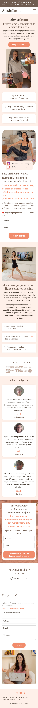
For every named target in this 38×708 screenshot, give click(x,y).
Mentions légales (9, 700)
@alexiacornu (19, 578)
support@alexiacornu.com (13, 608)
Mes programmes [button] (19, 44)
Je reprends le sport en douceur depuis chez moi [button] (19, 554)
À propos (13, 697)
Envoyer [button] (19, 645)
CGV (18, 700)
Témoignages (23, 697)
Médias (5, 697)
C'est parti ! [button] (19, 235)
